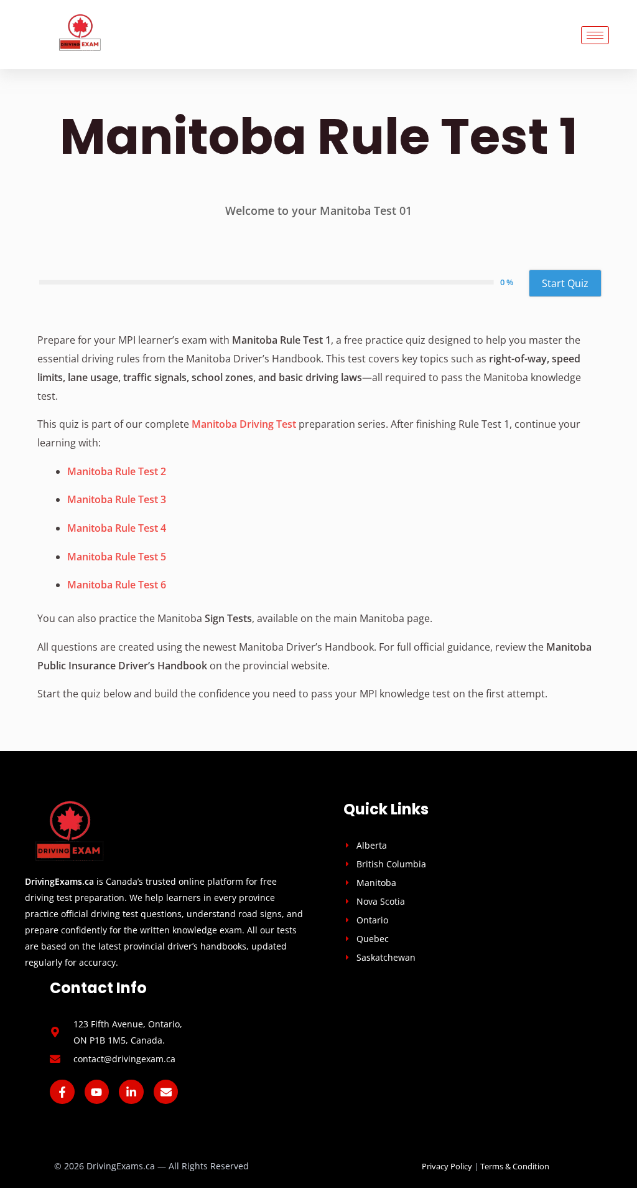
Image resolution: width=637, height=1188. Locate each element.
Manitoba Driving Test (244, 424)
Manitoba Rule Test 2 (116, 471)
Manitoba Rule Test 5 (116, 556)
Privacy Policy (447, 1166)
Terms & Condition (514, 1166)
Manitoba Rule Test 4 (116, 528)
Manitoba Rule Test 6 (116, 585)
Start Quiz (565, 283)
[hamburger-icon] (595, 35)
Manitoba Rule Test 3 (116, 499)
